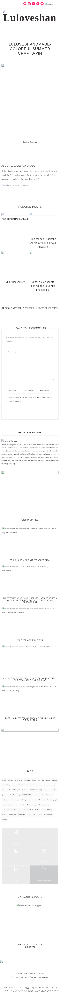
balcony (10, 780)
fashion (54, 780)
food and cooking (36, 790)
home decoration (39, 795)
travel (29, 814)
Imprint (26, 973)
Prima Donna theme (31, 987)
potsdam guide (16, 809)
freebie (54, 790)
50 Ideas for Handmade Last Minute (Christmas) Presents (43, 243)
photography (6, 809)
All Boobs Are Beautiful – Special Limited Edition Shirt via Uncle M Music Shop (30, 679)
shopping (12, 814)
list (48, 800)
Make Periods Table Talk (30, 640)
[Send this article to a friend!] (40, 151)
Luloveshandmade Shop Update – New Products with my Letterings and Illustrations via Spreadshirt (30, 600)
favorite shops (51, 785)
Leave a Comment (30, 142)
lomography (54, 800)
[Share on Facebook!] (19, 151)
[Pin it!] (30, 151)
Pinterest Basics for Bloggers (30, 946)
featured (4, 790)
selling (49, 809)
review (43, 809)
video (34, 814)
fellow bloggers (14, 790)
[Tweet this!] (24, 151)
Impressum (23, 977)
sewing (5, 814)
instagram (5, 800)
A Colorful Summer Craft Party (40, 308)
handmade (26, 795)
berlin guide (18, 780)
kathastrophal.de (40, 991)
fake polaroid (46, 780)
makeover (15, 804)
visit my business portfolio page (36, 460)
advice (4, 780)
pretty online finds (27, 809)
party (47, 804)
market (22, 804)
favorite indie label (18, 785)
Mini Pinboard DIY (15, 282)
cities (34, 780)
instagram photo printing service (21, 800)
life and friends (38, 800)
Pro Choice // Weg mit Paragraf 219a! (30, 560)
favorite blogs (6, 785)
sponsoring (22, 814)
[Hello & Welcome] (9, 441)
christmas (27, 780)
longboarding (6, 804)
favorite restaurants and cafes (35, 785)
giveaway (5, 795)
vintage (40, 814)
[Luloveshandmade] (30, 15)
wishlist (4, 819)
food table (47, 790)
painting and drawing (37, 804)
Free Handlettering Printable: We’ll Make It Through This (30, 719)
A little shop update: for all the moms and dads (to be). (43, 286)
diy (39, 780)
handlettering (15, 795)
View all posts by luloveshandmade (14, 185)
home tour (49, 795)
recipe (37, 809)
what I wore (48, 814)
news (27, 804)
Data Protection (37, 973)
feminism (25, 790)
